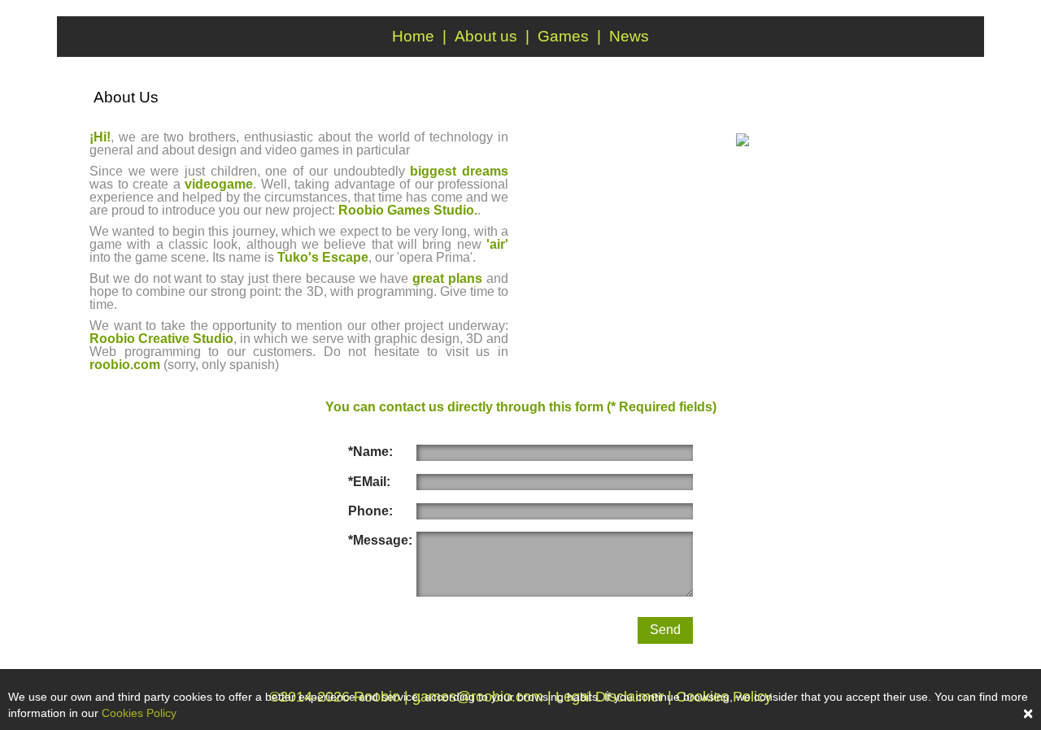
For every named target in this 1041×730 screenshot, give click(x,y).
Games (563, 36)
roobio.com (124, 365)
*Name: (370, 451)
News (629, 36)
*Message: (380, 540)
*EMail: (369, 482)
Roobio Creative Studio (161, 338)
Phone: (370, 511)
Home (413, 36)
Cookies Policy (139, 712)
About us (486, 36)
